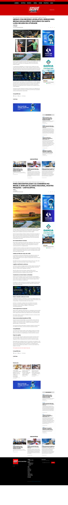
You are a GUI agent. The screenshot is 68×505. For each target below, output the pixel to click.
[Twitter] (50, 27)
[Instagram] (14, 0)
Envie (53, 462)
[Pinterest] (52, 27)
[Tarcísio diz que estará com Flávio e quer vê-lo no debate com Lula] (34, 164)
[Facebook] (49, 27)
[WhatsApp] (54, 27)
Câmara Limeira (17, 17)
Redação (15, 26)
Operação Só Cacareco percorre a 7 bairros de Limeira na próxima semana (47, 151)
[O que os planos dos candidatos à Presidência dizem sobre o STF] (48, 164)
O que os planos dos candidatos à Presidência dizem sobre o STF (47, 138)
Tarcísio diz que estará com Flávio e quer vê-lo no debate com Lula (48, 127)
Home (14, 17)
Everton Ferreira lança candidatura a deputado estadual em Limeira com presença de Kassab (47, 118)
